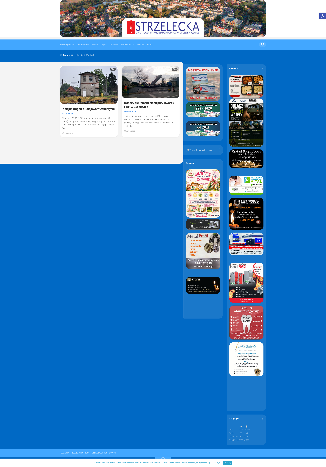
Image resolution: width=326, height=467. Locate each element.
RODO (150, 44)
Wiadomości (83, 44)
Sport (104, 44)
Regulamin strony (80, 453)
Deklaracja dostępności (104, 453)
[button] (322, 16)
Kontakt (141, 44)
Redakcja (64, 453)
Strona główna (67, 44)
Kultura (95, 44)
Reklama (114, 44)
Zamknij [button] (228, 463)
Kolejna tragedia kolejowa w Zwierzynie (88, 109)
